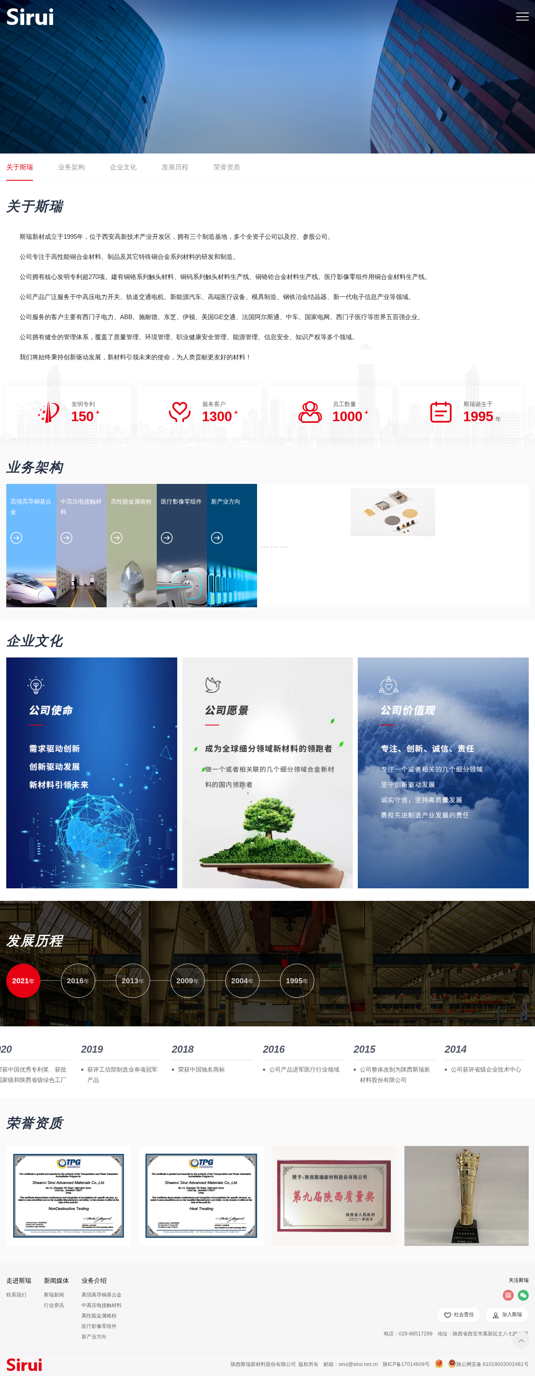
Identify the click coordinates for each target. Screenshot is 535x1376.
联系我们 (16, 1295)
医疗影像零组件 (99, 1326)
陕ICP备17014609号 (406, 1364)
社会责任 (464, 1314)
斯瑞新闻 (54, 1295)
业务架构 (71, 167)
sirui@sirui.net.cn (358, 1364)
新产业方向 (94, 1337)
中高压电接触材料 (102, 1305)
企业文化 (123, 167)
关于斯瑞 (19, 167)
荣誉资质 (227, 167)
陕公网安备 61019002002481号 (492, 1364)
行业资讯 (54, 1305)
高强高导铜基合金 (102, 1295)
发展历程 (175, 167)
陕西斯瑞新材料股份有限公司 (263, 1364)
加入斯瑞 (512, 1314)
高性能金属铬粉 (99, 1316)
